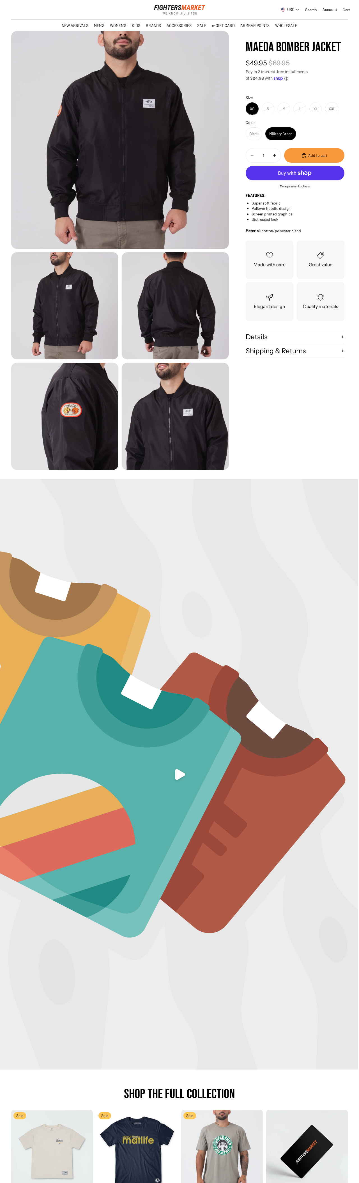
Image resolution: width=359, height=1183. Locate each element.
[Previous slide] (19, 1151)
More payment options (295, 186)
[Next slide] (84, 1151)
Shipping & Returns (276, 350)
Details (256, 337)
